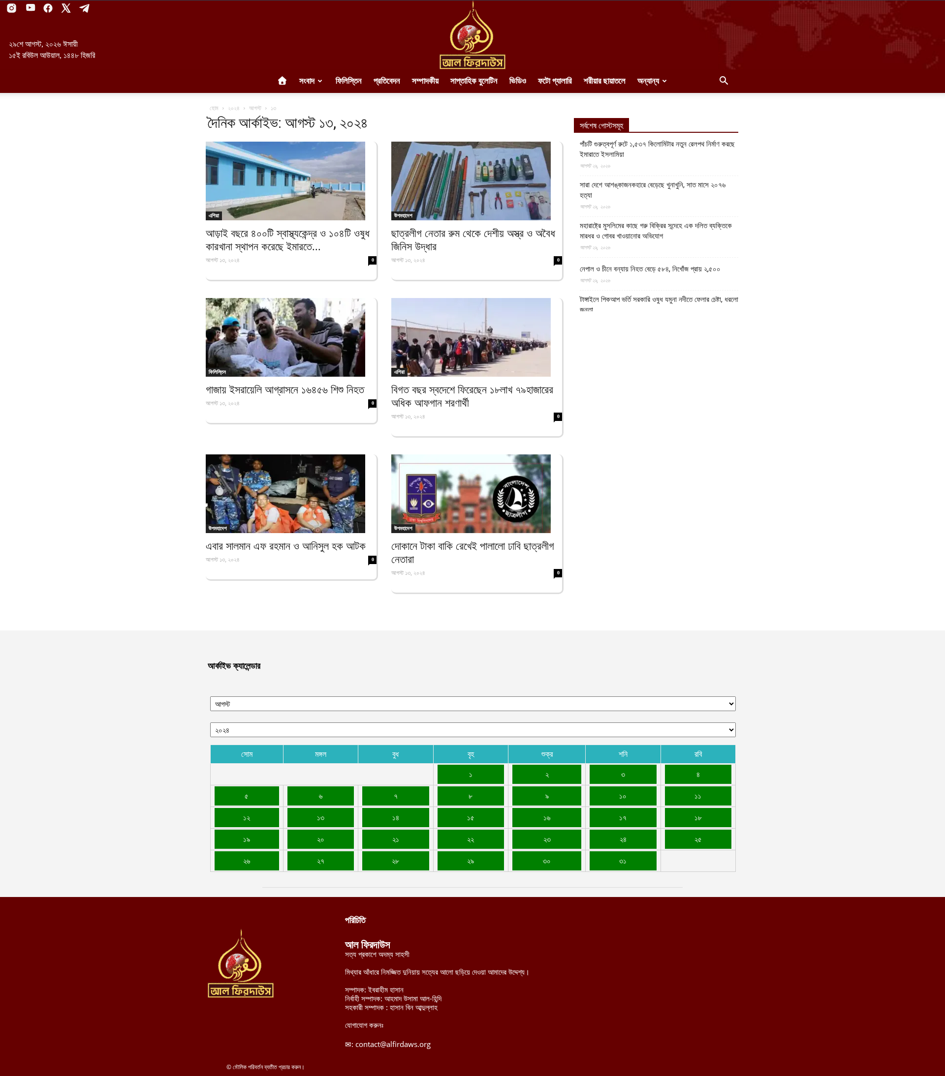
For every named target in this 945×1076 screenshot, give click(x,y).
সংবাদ (307, 81)
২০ (320, 839)
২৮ (395, 861)
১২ (246, 817)
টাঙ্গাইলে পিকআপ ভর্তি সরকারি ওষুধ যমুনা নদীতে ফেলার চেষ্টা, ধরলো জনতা (659, 304)
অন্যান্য (648, 81)
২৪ (623, 839)
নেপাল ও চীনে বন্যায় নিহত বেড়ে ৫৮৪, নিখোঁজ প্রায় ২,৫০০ (650, 269)
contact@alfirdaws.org (393, 1044)
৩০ (547, 861)
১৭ (623, 817)
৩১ (623, 861)
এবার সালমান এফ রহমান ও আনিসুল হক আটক (286, 546)
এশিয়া (214, 215)
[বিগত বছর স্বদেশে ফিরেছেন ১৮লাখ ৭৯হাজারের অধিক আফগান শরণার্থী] (476, 337)
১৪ (395, 817)
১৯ (246, 839)
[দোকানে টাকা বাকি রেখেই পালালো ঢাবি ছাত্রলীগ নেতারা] (476, 493)
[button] (723, 82)
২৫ (698, 839)
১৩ (320, 817)
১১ (697, 796)
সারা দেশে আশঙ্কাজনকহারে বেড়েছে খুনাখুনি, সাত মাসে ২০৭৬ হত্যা (652, 190)
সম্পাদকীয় (425, 81)
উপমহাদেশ (403, 215)
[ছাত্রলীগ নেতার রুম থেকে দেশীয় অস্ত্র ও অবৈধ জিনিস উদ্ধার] (476, 181)
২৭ (320, 861)
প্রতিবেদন (387, 81)
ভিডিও (517, 81)
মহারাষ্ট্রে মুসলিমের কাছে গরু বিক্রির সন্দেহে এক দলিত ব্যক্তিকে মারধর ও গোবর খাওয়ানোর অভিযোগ (656, 230)
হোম (214, 108)
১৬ (546, 817)
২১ (395, 839)
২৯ (470, 861)
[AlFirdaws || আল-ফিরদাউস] (472, 34)
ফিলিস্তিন (349, 81)
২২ (470, 839)
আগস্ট (255, 108)
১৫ (470, 817)
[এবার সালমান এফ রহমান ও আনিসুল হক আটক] (291, 493)
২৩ (547, 839)
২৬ (246, 861)
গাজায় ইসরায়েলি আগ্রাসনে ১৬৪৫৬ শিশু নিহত (285, 390)
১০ (623, 796)
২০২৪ (234, 108)
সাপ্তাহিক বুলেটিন (474, 81)
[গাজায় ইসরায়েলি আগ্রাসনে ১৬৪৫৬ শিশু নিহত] (291, 337)
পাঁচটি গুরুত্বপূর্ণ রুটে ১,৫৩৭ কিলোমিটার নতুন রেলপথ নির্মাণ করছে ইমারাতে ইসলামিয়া (657, 149)
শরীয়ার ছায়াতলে (605, 81)
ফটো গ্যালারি (555, 81)
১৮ (698, 817)
